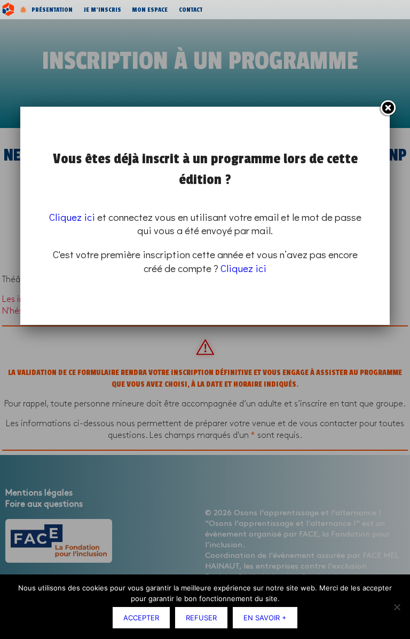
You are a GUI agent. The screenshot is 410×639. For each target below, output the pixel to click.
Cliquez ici (72, 216)
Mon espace (150, 9)
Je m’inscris (102, 9)
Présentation (52, 9)
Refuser (201, 617)
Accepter (141, 617)
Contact (190, 9)
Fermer (388, 108)
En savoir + (265, 617)
